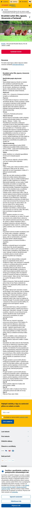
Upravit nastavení (16, 497)
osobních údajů (23, 417)
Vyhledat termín (16, 52)
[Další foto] (30, 31)
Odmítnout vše (16, 501)
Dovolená (24, 1)
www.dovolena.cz (18, 64)
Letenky (15, 1)
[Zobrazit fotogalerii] (16, 31)
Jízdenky (5, 1)
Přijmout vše (16, 505)
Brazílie (3, 43)
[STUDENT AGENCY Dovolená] (8, 5)
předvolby (15, 492)
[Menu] (30, 6)
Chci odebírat (7, 421)
